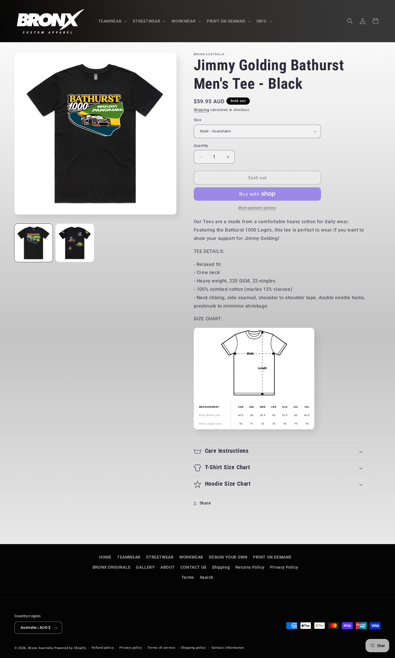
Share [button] (205, 503)
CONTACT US (193, 567)
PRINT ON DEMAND (272, 557)
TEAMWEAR (129, 557)
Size (198, 120)
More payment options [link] (257, 208)
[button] (112, 21)
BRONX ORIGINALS (111, 567)
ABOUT (167, 567)
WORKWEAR (191, 557)
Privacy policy (130, 648)
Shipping (201, 110)
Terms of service (161, 648)
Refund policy (103, 648)
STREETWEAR (159, 557)
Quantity (201, 145)
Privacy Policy (284, 567)
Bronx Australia (40, 648)
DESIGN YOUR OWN (228, 557)
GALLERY (145, 567)
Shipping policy (193, 648)
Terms (188, 577)
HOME (105, 557)
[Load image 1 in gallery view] (33, 243)
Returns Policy (249, 567)
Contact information (227, 648)
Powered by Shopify (70, 648)
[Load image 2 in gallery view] (75, 243)
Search (207, 577)
